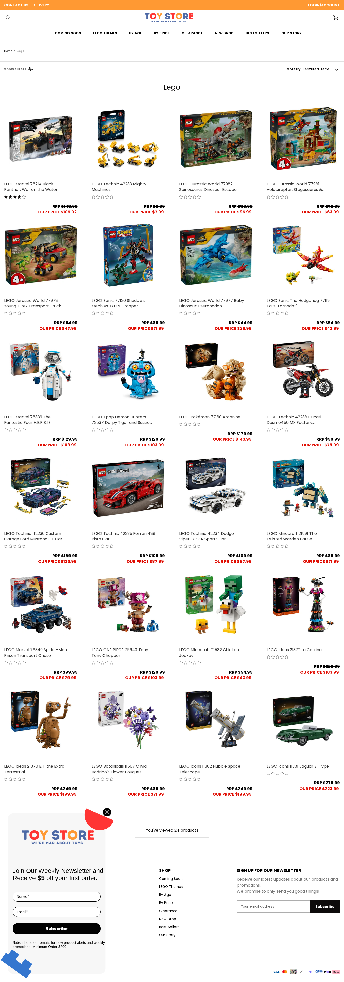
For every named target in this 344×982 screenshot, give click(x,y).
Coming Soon (68, 33)
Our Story (291, 33)
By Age (165, 894)
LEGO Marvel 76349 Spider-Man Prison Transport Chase (35, 652)
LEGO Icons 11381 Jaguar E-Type (298, 766)
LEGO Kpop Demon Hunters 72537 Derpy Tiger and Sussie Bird (121, 420)
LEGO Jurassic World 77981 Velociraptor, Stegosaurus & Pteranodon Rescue (294, 187)
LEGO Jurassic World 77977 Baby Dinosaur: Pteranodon (211, 303)
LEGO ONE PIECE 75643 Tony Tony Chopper (120, 652)
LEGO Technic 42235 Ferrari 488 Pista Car (123, 536)
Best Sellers (257, 33)
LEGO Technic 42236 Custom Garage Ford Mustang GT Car (33, 536)
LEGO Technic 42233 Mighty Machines (119, 186)
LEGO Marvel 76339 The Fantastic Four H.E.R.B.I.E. (27, 419)
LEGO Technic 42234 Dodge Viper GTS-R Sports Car (206, 536)
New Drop (224, 33)
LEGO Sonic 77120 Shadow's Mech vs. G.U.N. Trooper (118, 303)
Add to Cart (41, 138)
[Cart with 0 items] (336, 18)
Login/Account (324, 5)
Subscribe (57, 928)
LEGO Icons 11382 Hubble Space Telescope (209, 769)
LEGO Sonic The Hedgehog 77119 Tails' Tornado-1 (298, 303)
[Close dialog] (106, 812)
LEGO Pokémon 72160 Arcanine (209, 417)
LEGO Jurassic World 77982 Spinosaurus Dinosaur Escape (208, 186)
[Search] (8, 18)
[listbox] (321, 70)
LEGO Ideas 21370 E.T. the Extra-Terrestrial (35, 769)
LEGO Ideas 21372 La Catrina (294, 650)
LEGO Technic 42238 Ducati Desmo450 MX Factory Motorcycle (294, 420)
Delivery (40, 5)
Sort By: (294, 69)
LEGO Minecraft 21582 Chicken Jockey (209, 652)
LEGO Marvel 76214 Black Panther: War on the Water (31, 186)
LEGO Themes (171, 886)
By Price (166, 902)
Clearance (192, 33)
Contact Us (16, 5)
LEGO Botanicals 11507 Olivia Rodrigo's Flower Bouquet (119, 769)
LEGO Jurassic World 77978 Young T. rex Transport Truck (32, 303)
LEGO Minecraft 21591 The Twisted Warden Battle (292, 536)
